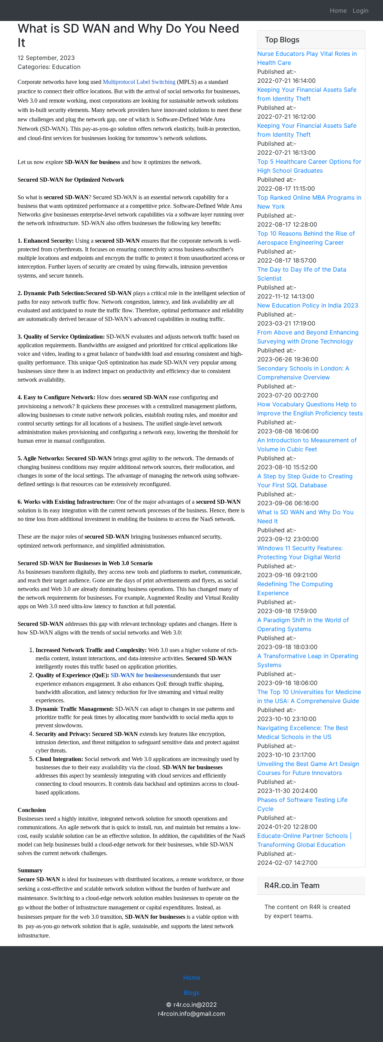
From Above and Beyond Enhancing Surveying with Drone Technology (308, 336)
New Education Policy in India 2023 (307, 305)
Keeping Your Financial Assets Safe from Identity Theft (306, 94)
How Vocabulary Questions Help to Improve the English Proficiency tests (310, 408)
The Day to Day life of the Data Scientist (301, 274)
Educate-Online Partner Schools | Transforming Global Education (304, 840)
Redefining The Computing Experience (295, 588)
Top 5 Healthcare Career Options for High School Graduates (309, 166)
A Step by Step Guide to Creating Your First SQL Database (305, 480)
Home (338, 10)
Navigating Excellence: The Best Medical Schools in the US (302, 732)
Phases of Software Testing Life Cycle (302, 804)
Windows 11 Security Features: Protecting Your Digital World (300, 552)
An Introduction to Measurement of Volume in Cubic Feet (307, 444)
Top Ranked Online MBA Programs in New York (309, 202)
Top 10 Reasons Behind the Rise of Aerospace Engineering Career (306, 238)
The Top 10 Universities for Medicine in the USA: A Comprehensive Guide (309, 696)
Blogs (191, 992)
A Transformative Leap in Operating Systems (307, 660)
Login (360, 10)
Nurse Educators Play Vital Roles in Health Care (307, 58)
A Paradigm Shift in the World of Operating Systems (303, 624)
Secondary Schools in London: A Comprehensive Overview (303, 372)
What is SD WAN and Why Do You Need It (305, 516)
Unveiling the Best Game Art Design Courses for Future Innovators (308, 768)
